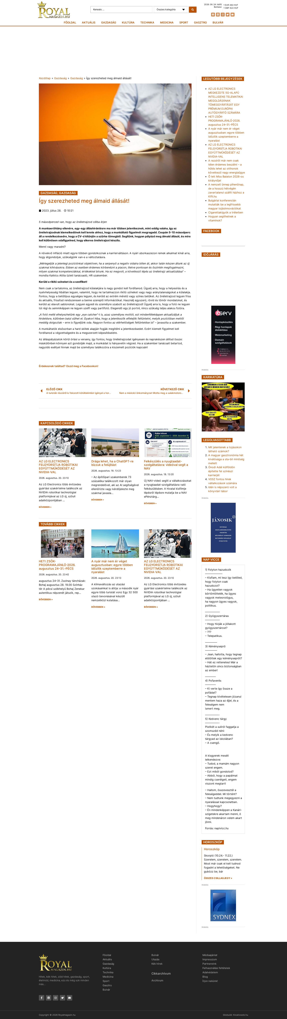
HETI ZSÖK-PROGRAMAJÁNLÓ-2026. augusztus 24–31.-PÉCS (57, 564)
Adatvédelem (210, 972)
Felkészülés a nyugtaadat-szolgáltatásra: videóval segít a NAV (166, 465)
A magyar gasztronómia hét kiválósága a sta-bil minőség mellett (226, 459)
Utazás (155, 959)
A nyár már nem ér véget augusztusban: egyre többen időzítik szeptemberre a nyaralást (112, 566)
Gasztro (200, 22)
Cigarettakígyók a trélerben (225, 212)
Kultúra (128, 22)
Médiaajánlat (209, 955)
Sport (183, 22)
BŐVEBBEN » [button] (45, 507)
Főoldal (70, 22)
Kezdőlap (45, 78)
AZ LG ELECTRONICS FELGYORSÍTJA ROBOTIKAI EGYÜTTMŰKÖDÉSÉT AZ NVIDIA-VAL (58, 467)
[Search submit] (192, 10)
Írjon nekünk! (210, 981)
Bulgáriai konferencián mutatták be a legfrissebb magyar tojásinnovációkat (224, 204)
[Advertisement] (143, 51)
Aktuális (88, 22)
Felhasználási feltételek (216, 968)
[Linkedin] (218, 14)
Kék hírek (156, 963)
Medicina (167, 22)
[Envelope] (232, 14)
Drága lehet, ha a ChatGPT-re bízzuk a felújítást (112, 463)
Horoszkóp (212, 849)
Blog (205, 976)
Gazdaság (108, 22)
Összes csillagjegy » (218, 878)
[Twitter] (228, 14)
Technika (147, 22)
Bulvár (218, 22)
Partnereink (209, 963)
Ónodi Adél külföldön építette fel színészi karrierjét (221, 471)
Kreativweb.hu (240, 1015)
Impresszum (209, 959)
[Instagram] (223, 14)
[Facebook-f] (41, 998)
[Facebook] (213, 14)
